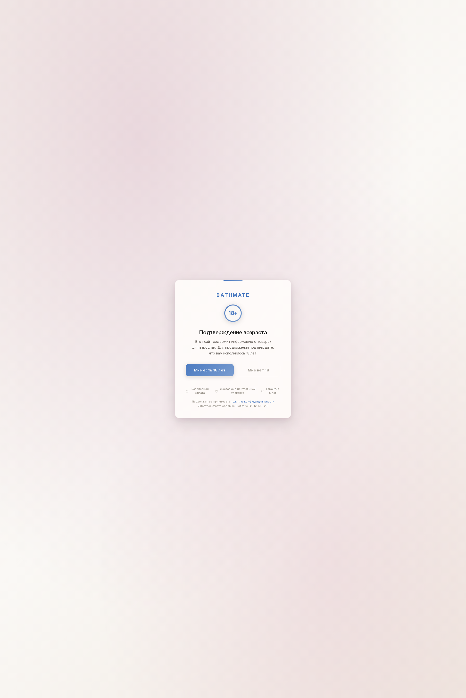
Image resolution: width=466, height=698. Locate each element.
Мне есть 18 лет (210, 370)
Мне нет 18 (258, 370)
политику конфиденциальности (252, 401)
